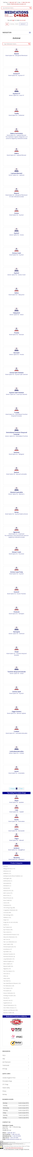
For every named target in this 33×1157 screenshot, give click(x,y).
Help (3, 1058)
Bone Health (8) (7, 900)
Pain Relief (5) (6, 981)
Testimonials (5, 1065)
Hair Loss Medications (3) (10, 942)
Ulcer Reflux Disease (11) (9, 1008)
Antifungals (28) (7, 878)
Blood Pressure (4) (8, 898)
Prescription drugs (7, 1081)
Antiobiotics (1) (7, 885)
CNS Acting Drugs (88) (9, 907)
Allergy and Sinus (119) (9, 868)
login (13, 20)
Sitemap (4, 1094)
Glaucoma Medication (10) (10, 937)
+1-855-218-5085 (13, 1137)
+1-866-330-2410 (25, 2)
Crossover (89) (7, 912)
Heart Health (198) (8, 944)
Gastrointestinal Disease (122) (11, 934)
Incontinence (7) (7, 949)
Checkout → (23, 24)
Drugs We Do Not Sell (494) (10, 922)
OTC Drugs (5, 1084)
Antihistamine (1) (7, 881)
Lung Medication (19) (8, 959)
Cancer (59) (6, 903)
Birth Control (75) (7, 893)
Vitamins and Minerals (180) (10, 1010)
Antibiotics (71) (7, 873)
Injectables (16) (7, 951)
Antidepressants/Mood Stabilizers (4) (12, 876)
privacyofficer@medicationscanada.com (14, 1147)
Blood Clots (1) (7, 895)
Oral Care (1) (6, 973)
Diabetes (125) (7, 917)
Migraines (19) (7, 968)
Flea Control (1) (7, 932)
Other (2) (5, 976)
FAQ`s (4, 1055)
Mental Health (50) (8, 966)
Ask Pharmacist (6, 1062)
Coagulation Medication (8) (10, 910)
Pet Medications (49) (8, 986)
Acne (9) (5, 866)
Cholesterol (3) (7, 905)
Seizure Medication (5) (9, 993)
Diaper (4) (5, 920)
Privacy (4, 1091)
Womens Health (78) (8, 1012)
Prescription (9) (7, 990)
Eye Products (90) (7, 929)
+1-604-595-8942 (16, 1136)
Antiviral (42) (6, 888)
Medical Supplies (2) (8, 961)
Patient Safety (6, 1087)
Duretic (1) (6, 925)
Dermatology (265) (8, 915)
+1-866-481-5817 (12, 2)
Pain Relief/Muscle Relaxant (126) (12, 983)
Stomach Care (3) (7, 1000)
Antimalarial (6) (7, 883)
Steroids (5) (6, 998)
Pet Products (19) (7, 988)
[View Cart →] (7, 24)
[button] (1, 1145)
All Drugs (4, 1068)
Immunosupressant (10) (9, 946)
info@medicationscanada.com (18, 4)
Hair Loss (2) (6, 939)
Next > (22, 788)
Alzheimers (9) (7, 871)
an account (23, 20)
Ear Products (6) (7, 927)
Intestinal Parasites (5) (9, 954)
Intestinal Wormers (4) (9, 956)
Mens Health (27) (7, 964)
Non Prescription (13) (8, 971)
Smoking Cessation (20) (9, 995)
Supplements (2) (7, 1003)
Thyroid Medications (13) (9, 1005)
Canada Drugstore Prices (8, 1077)
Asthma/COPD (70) (8, 890)
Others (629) (6, 978)
